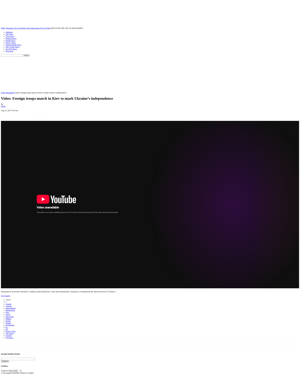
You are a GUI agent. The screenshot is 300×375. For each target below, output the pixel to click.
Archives (4, 371)
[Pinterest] (22, 114)
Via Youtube (5, 296)
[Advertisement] (150, 74)
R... (7, 327)
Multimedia (10, 93)
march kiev (10, 317)
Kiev (7, 312)
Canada (8, 304)
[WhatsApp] (30, 114)
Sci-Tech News (11, 49)
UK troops (9, 334)
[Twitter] (13, 114)
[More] (39, 114)
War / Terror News (12, 47)
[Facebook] (5, 114)
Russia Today (11, 331)
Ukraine (9, 336)
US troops (9, 338)
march (8, 315)
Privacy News (11, 43)
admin (3, 106)
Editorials (9, 32)
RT (7, 329)
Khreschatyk (10, 310)
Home (3, 93)
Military (8, 319)
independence (11, 308)
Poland (8, 323)
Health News (10, 41)
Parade (8, 321)
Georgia (9, 306)
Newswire (9, 51)
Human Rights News (13, 45)
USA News (10, 36)
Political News (11, 39)
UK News (9, 34)
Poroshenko (10, 325)
